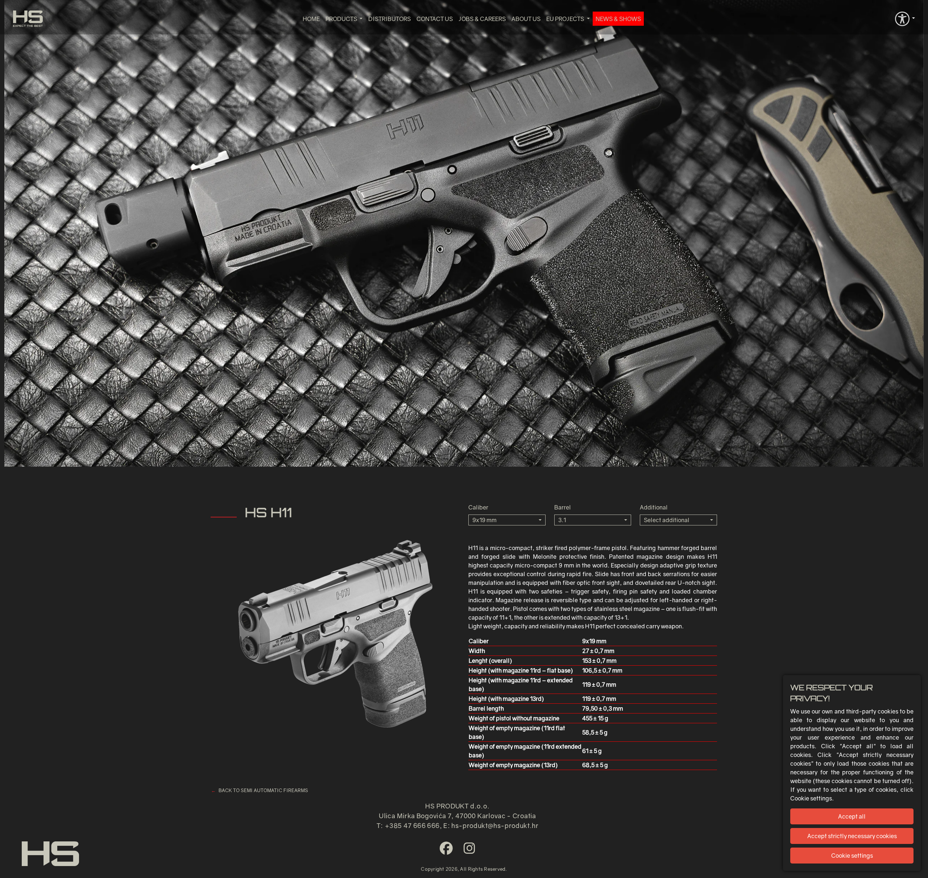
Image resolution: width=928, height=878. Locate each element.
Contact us (435, 18)
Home (311, 18)
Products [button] (342, 18)
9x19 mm (484, 520)
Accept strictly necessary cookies (852, 836)
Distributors (389, 18)
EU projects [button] (565, 18)
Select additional (666, 520)
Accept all (852, 816)
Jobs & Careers (482, 18)
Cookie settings (852, 855)
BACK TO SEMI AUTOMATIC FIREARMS (263, 790)
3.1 (562, 520)
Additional (654, 507)
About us (525, 18)
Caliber (478, 507)
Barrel (562, 507)
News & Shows (618, 18)
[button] (905, 18)
